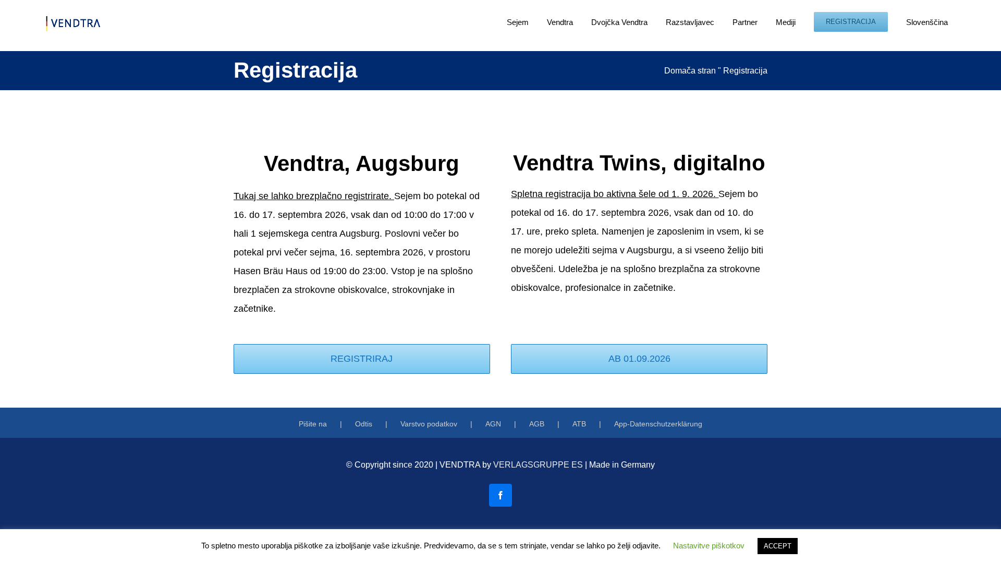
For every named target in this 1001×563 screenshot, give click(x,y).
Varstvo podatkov (428, 424)
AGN (493, 424)
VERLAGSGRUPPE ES (538, 464)
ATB (579, 424)
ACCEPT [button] (777, 546)
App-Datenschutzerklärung (658, 424)
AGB (536, 424)
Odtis (363, 424)
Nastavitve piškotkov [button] (708, 545)
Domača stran (690, 70)
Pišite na (313, 424)
